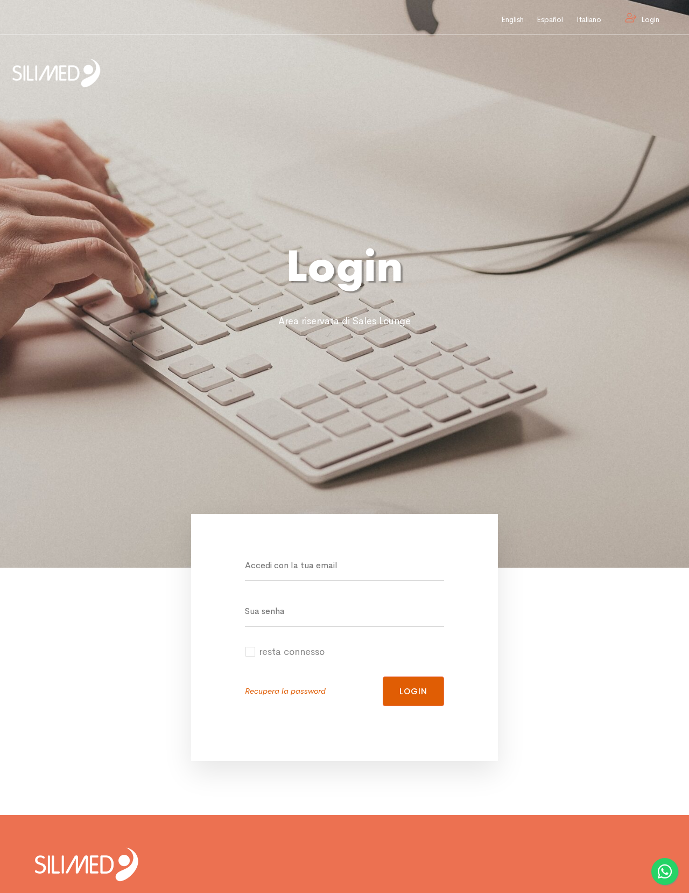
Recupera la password (285, 691)
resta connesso (292, 652)
